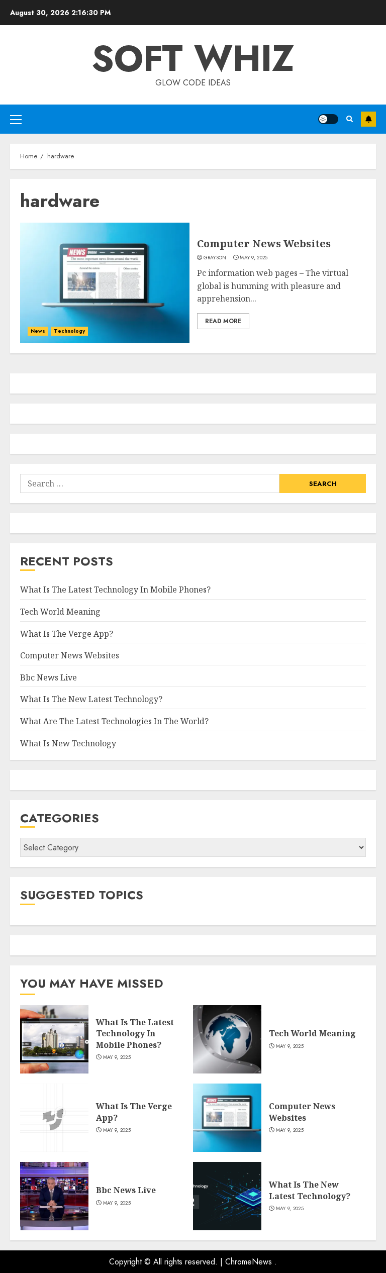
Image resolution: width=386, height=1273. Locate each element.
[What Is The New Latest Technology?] (227, 1196)
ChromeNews (248, 1261)
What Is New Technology (68, 743)
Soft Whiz (193, 58)
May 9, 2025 (253, 257)
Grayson (215, 257)
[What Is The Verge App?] (54, 1118)
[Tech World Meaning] (227, 1039)
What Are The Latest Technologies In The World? (114, 721)
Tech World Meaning (60, 611)
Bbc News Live (48, 677)
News (38, 331)
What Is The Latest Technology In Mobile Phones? (115, 589)
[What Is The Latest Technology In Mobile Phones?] (54, 1039)
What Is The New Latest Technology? (91, 699)
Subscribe (368, 119)
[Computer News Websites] (104, 283)
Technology (69, 331)
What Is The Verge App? (66, 633)
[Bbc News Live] (54, 1196)
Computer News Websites (264, 243)
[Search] (349, 119)
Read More (223, 321)
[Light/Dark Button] (328, 119)
